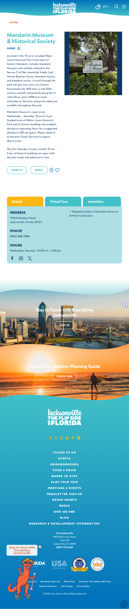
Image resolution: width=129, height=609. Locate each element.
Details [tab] (17, 201)
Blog (64, 517)
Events (64, 458)
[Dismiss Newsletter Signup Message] (40, 546)
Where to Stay (64, 476)
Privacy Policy (83, 586)
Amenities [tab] (96, 201)
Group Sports (64, 499)
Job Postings (67, 586)
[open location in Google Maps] (94, 213)
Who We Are (64, 511)
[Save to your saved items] (57, 170)
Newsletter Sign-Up (64, 494)
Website (17, 170)
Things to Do (64, 452)
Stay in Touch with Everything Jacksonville (22, 550)
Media (64, 505)
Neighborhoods (64, 464)
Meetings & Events (64, 488)
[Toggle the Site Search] (116, 6)
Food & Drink (64, 470)
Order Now (64, 376)
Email (39, 170)
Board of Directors (48, 586)
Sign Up (64, 325)
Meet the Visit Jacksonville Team (95, 581)
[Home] (64, 8)
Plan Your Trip (64, 482)
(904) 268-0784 (20, 236)
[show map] (51, 170)
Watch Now (69, 581)
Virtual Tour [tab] (59, 201)
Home (14, 22)
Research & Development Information (64, 523)
